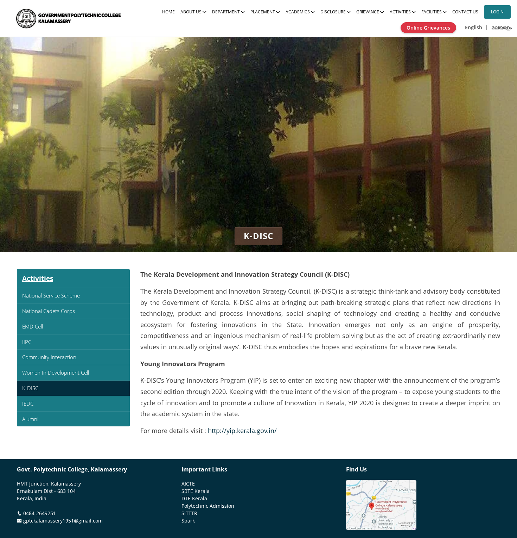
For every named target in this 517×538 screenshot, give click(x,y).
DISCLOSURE (333, 12)
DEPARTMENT (226, 12)
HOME (168, 12)
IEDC (27, 403)
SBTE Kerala (195, 491)
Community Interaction (49, 357)
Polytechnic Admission (207, 505)
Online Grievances (428, 27)
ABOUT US (191, 12)
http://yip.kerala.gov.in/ (242, 430)
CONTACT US (465, 12)
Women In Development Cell (55, 372)
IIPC (26, 341)
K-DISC (30, 388)
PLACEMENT (263, 12)
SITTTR (189, 513)
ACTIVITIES (401, 12)
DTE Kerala (194, 498)
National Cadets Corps (48, 310)
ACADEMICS (298, 12)
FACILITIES (432, 12)
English (473, 27)
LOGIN (497, 12)
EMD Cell (32, 326)
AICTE (188, 483)
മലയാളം (501, 27)
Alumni (30, 419)
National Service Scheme (51, 295)
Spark (188, 520)
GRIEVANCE (368, 12)
